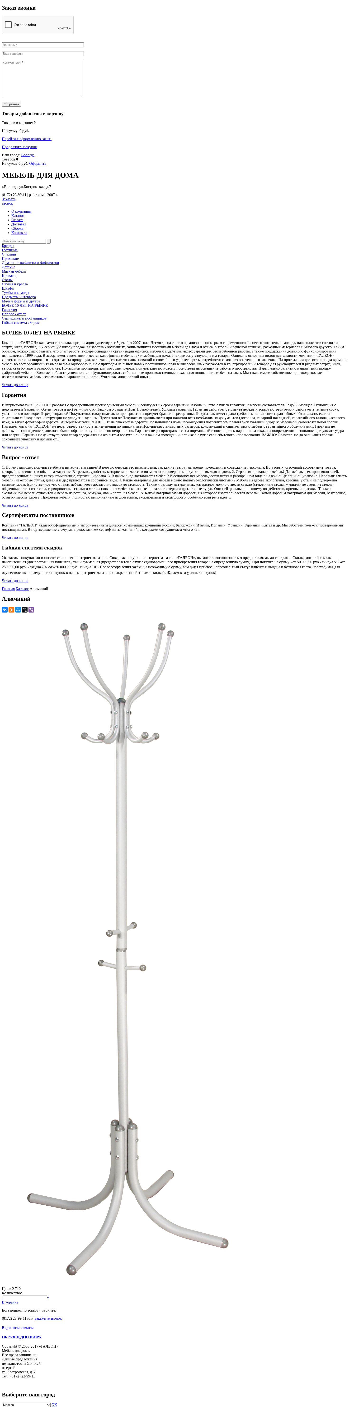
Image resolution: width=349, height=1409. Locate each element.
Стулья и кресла (15, 284)
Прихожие (10, 258)
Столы (7, 280)
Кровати (9, 276)
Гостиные (10, 250)
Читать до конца (15, 385)
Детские (8, 267)
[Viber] (31, 610)
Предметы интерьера (19, 297)
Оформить (37, 163)
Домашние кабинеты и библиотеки (30, 263)
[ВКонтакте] (5, 610)
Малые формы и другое (21, 301)
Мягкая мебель (14, 271)
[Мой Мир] (18, 610)
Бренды (8, 246)
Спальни (9, 254)
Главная (8, 589)
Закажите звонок (48, 1318)
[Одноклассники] (11, 610)
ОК (54, 1405)
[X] (25, 610)
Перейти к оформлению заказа (27, 139)
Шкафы (8, 288)
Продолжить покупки (19, 147)
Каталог (22, 589)
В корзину (10, 1302)
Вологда (27, 155)
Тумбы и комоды (15, 293)
